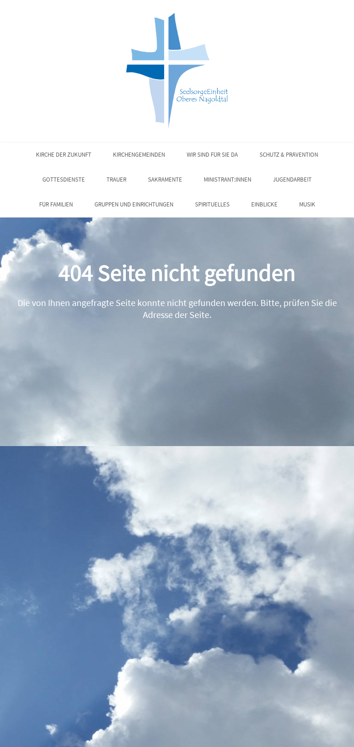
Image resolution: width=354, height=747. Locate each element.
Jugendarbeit (292, 179)
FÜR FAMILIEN (56, 204)
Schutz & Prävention (289, 155)
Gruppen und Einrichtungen (133, 204)
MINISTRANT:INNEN (227, 179)
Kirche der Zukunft (63, 155)
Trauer (116, 179)
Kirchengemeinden (139, 155)
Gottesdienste (63, 179)
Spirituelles (212, 204)
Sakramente (165, 179)
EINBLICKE (264, 204)
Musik (307, 204)
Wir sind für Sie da (212, 155)
